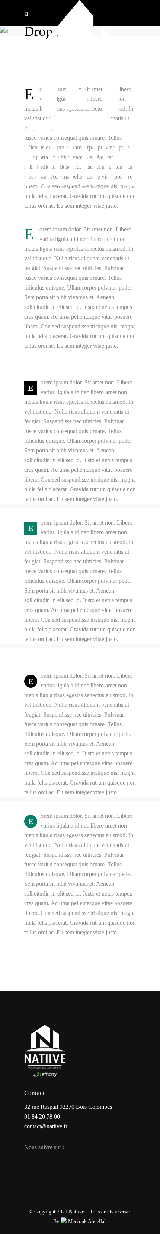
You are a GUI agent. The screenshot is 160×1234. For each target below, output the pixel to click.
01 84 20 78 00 (42, 1116)
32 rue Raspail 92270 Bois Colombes (68, 1107)
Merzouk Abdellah (87, 1221)
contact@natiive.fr (45, 1126)
